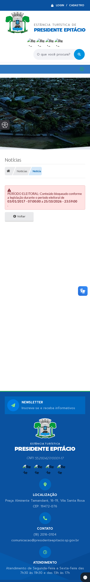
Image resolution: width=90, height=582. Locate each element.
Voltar (20, 216)
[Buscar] (79, 54)
